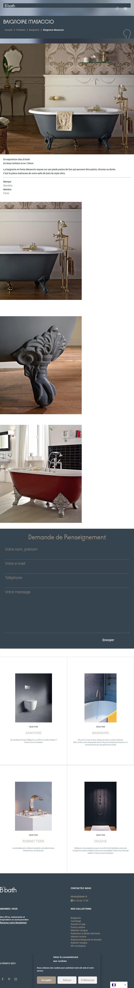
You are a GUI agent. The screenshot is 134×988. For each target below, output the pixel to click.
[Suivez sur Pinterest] (9, 979)
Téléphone (13, 578)
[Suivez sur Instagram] (15, 979)
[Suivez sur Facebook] (2, 979)
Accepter (46, 980)
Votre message (17, 592)
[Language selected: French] (118, 985)
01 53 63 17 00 (80, 900)
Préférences (87, 980)
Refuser (67, 980)
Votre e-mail (15, 564)
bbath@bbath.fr (79, 896)
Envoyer (108, 640)
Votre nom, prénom (21, 549)
